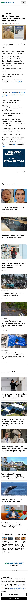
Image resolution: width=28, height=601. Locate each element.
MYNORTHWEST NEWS (7, 13)
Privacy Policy (4, 587)
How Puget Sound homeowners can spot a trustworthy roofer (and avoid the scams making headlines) (12, 422)
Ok (26, 572)
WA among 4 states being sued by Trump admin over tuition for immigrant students (13, 265)
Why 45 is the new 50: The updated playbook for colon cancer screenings (11, 525)
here (8, 142)
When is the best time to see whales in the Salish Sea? (11, 500)
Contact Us (14, 570)
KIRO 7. (20, 82)
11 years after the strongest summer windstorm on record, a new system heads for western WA (13, 324)
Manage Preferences (14, 594)
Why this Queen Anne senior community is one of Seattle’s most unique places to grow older (13, 476)
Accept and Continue (14, 598)
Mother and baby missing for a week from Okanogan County (12, 208)
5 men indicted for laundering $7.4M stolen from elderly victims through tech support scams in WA (13, 356)
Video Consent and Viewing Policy (16, 588)
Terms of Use (21, 585)
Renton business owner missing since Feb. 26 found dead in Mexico (13, 95)
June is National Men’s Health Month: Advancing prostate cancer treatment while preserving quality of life (14, 449)
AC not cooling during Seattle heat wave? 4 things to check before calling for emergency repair (14, 396)
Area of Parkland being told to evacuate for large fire (12, 294)
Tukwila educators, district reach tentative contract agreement (13, 236)
